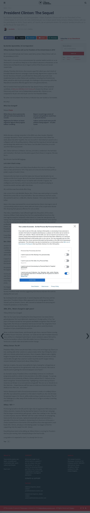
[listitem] (45, 251)
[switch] (67, 254)
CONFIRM (32, 280)
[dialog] (45, 256)
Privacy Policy (55, 286)
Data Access (45, 286)
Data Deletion (35, 286)
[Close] (75, 227)
